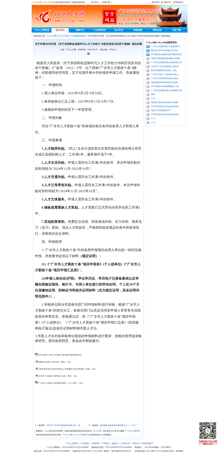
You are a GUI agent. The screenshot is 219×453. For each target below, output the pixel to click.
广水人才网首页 (42, 30)
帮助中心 (168, 2)
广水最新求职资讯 (78, 36)
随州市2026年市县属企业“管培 (164, 50)
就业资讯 (60, 30)
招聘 (153, 94)
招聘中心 (80, 30)
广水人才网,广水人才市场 (42, 2)
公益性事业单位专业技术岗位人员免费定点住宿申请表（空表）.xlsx (67, 369)
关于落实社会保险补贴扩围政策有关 (166, 54)
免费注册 (106, 2)
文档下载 (176, 30)
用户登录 (95, 2)
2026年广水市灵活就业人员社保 (165, 66)
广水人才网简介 (72, 443)
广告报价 (105, 443)
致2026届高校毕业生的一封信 (164, 70)
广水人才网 (71, 49)
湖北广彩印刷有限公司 (160, 110)
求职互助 (157, 30)
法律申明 (95, 443)
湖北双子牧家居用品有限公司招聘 (165, 58)
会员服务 (85, 443)
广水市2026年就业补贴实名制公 (165, 78)
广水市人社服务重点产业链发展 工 (165, 46)
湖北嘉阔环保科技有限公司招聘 (164, 82)
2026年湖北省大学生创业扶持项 (165, 106)
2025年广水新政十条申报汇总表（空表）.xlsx (57, 376)
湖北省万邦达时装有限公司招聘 (164, 102)
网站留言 (180, 2)
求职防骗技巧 (148, 443)
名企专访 (118, 30)
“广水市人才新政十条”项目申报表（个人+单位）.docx (60, 383)
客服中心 (115, 443)
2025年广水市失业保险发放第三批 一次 (63, 425)
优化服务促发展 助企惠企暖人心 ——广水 (117, 425)
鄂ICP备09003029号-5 (121, 451)
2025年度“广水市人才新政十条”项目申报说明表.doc (60, 355)
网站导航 (156, 2)
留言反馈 (126, 443)
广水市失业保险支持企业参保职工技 (166, 62)
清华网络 (179, 451)
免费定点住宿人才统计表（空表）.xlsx (54, 362)
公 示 (153, 98)
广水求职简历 (99, 30)
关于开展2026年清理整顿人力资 (165, 86)
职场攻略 (137, 30)
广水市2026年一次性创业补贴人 (165, 74)
